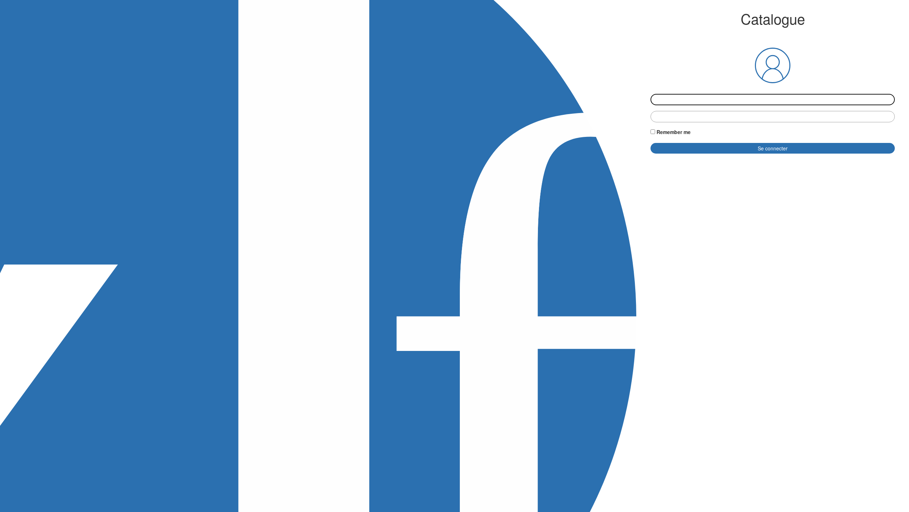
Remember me (674, 131)
